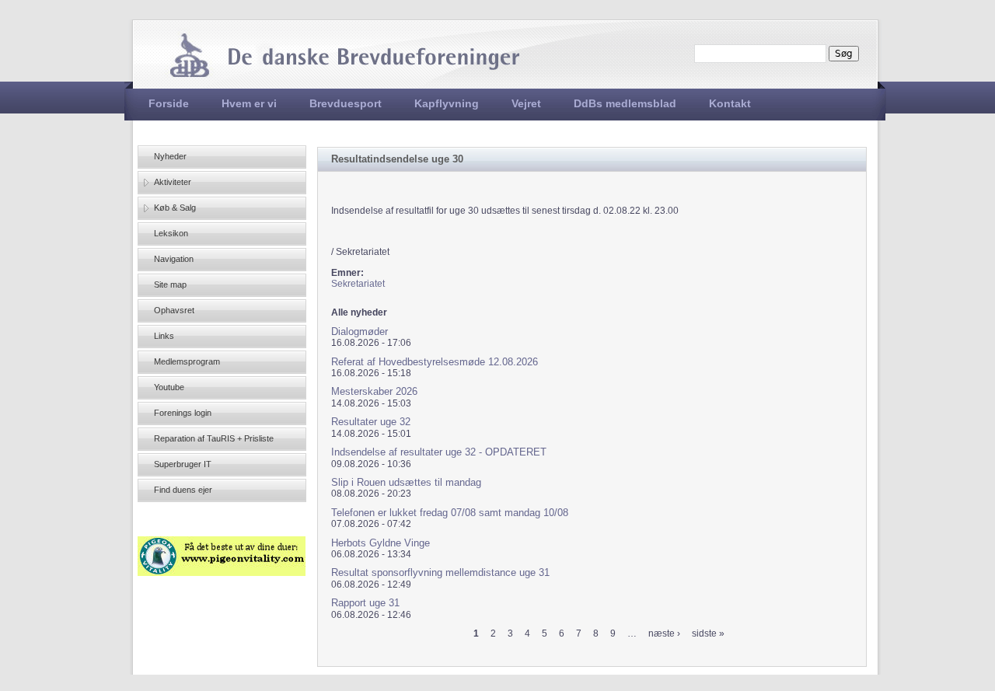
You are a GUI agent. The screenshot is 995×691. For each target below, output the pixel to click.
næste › (664, 633)
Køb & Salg (175, 207)
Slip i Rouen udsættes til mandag (406, 482)
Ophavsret (174, 310)
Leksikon (171, 233)
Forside (168, 103)
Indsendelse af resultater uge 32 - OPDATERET (438, 452)
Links (164, 335)
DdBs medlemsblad (625, 103)
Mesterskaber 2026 (374, 391)
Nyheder (170, 156)
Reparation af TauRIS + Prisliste (214, 438)
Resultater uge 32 (370, 422)
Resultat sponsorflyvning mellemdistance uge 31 (440, 572)
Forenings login (182, 412)
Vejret (526, 103)
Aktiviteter (172, 182)
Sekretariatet (358, 283)
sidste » (708, 633)
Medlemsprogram (187, 361)
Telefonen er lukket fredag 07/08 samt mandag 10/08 (449, 512)
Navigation (174, 258)
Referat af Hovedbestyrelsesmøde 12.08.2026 (434, 362)
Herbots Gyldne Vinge (380, 543)
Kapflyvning (446, 103)
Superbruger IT (182, 464)
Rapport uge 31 (365, 603)
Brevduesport (345, 103)
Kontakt (730, 103)
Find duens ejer (183, 489)
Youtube (169, 387)
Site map (170, 284)
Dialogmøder (359, 331)
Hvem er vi (249, 103)
